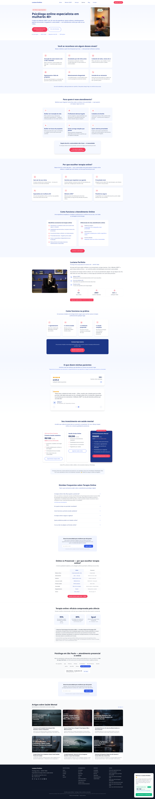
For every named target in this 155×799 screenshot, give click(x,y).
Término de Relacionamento (84, 783)
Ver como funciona (54, 29)
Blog (89, 2)
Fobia (79, 777)
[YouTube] (38, 779)
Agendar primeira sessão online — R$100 (77, 596)
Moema (77, 666)
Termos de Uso (83, 795)
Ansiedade (80, 770)
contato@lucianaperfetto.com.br (40, 775)
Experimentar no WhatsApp (144, 794)
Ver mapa (86, 671)
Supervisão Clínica (82, 780)
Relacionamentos (97, 777)
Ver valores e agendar (77, 150)
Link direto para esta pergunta (60, 502)
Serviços (77, 2)
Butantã (97, 663)
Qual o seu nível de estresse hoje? (116, 786)
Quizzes (64, 777)
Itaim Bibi (72, 666)
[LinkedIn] (36, 779)
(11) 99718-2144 (36, 776)
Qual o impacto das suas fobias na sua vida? (115, 774)
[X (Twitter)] (40, 779)
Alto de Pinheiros (90, 663)
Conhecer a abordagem (77, 250)
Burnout (80, 771)
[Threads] (42, 779)
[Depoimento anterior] (54, 407)
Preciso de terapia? (113, 771)
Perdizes (75, 663)
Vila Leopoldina (59, 663)
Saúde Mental (96, 778)
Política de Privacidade (74, 795)
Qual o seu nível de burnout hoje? (116, 782)
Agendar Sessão (118, 2)
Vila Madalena (82, 663)
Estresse (80, 775)
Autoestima (96, 771)
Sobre (60, 2)
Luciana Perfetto (37, 2)
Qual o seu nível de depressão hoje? (115, 784)
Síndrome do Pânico (82, 778)
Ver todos (120, 707)
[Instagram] (32, 779)
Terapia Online (81, 782)
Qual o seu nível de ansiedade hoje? (115, 777)
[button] (100, 21)
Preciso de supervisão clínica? (115, 770)
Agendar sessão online (81, 300)
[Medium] (46, 779)
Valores (83, 2)
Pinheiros (70, 663)
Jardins (66, 666)
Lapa (65, 663)
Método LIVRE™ (68, 2)
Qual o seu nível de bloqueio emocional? (115, 780)
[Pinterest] (44, 779)
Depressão (80, 773)
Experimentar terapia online (53, 458)
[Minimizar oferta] (152, 775)
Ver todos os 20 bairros (85, 666)
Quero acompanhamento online (101, 456)
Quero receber (89, 546)
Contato (95, 2)
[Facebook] (34, 779)
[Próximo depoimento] (101, 407)
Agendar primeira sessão (39, 29)
